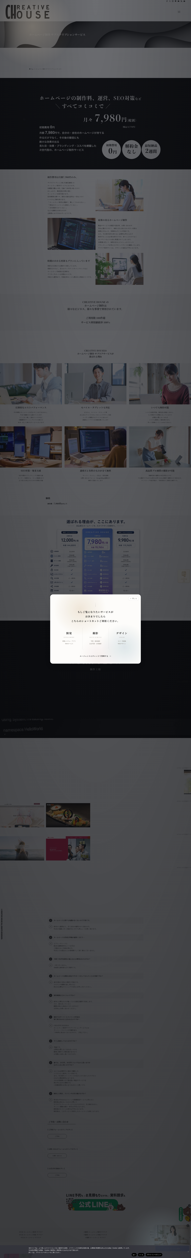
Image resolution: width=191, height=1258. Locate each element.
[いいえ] (188, 1251)
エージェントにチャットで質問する (95, 656)
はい (134, 1254)
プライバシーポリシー (154, 1254)
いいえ (141, 1254)
